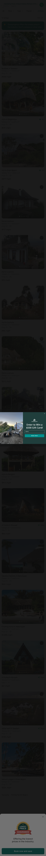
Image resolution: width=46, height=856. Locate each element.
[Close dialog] (44, 413)
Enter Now (34, 435)
